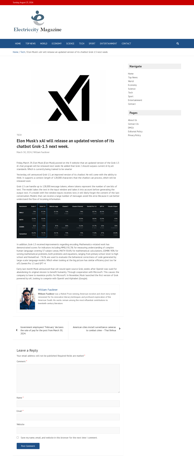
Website (20, 424)
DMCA (131, 127)
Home (18, 43)
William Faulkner (41, 152)
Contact (126, 43)
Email (20, 411)
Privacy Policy (134, 135)
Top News (30, 43)
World (43, 43)
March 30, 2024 (24, 152)
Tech (81, 43)
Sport (92, 43)
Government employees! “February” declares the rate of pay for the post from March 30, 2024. (42, 330)
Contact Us (133, 123)
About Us (132, 120)
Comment (22, 361)
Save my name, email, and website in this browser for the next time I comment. (59, 437)
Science (70, 43)
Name (20, 397)
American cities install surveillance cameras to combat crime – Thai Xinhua (94, 329)
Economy (57, 43)
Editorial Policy (135, 131)
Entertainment (108, 43)
